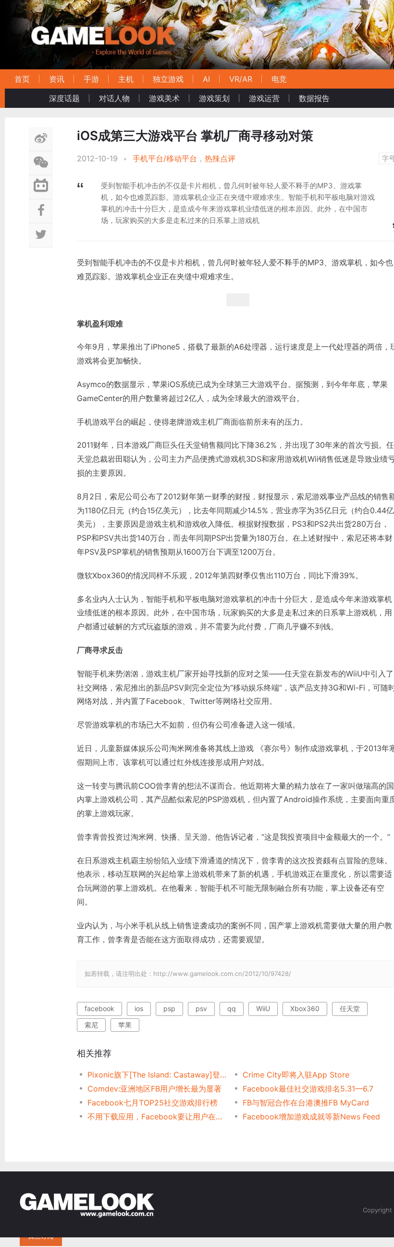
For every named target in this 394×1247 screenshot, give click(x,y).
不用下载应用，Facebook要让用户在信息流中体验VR (157, 1116)
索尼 (91, 1025)
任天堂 (350, 1008)
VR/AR (240, 79)
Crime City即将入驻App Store (296, 1074)
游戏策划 (214, 98)
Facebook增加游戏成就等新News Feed (311, 1116)
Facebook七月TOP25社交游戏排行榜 (152, 1102)
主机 (126, 79)
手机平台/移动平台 (165, 158)
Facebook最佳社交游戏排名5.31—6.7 (308, 1088)
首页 (22, 79)
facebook (99, 1008)
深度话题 (64, 98)
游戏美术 (164, 98)
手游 (91, 79)
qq (231, 1008)
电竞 (279, 79)
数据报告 (314, 98)
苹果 (125, 1025)
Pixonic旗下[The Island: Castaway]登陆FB (157, 1074)
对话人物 (114, 98)
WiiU (263, 1008)
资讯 (56, 79)
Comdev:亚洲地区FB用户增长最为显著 (154, 1088)
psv (201, 1008)
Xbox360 (305, 1008)
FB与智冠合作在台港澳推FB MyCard (306, 1102)
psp (169, 1008)
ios (139, 1008)
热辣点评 (220, 158)
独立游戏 (168, 79)
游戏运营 (264, 98)
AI (206, 79)
